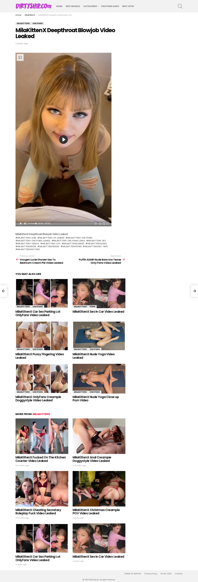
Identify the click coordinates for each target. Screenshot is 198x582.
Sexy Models (73, 6)
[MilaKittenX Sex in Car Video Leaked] (99, 293)
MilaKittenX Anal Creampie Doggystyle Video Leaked (92, 459)
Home (59, 6)
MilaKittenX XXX (51, 243)
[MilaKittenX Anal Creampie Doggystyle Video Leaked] (99, 436)
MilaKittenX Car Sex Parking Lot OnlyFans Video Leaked (38, 313)
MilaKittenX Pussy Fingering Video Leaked (40, 356)
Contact (178, 574)
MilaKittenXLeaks (97, 243)
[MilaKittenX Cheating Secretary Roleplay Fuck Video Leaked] (42, 489)
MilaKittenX (23, 306)
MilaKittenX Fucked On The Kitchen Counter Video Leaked (41, 459)
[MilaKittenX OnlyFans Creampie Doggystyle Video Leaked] (42, 379)
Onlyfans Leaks (110, 6)
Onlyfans (38, 306)
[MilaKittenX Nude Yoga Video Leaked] (99, 336)
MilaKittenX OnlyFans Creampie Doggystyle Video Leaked (38, 398)
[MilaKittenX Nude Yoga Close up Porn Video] (99, 379)
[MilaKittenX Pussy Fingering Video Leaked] (42, 336)
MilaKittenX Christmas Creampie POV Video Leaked (96, 511)
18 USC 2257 (166, 574)
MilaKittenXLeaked (74, 243)
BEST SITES (128, 6)
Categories (90, 6)
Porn (92, 306)
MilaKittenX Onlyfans (80, 237)
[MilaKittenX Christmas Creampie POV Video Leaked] (99, 489)
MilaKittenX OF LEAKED (51, 237)
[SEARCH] (180, 6)
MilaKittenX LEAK (27, 237)
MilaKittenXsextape (29, 249)
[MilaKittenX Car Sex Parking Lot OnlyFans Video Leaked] (42, 293)
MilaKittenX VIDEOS (28, 243)
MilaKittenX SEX (97, 240)
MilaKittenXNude (27, 246)
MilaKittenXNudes (49, 246)
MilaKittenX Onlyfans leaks (69, 240)
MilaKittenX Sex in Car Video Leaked (98, 311)
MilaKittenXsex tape (96, 246)
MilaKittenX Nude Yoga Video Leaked (94, 356)
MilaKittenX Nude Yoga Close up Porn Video (96, 398)
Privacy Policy (151, 574)
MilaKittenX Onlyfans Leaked (34, 240)
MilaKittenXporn (72, 246)
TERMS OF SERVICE (132, 574)
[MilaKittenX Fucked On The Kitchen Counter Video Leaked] (42, 436)
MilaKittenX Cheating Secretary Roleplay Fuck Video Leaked (38, 511)
